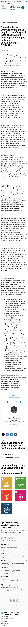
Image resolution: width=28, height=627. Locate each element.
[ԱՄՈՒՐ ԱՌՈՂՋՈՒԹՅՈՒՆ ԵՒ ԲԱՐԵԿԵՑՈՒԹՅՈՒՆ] (21, 483)
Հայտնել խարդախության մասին (9, 619)
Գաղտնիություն (5, 621)
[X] (3, 434)
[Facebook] (7, 434)
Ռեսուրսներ (4, 576)
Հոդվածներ (4, 567)
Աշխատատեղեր (6, 585)
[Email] (15, 434)
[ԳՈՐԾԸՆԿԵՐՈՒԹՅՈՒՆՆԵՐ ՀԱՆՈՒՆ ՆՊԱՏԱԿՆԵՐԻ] (7, 508)
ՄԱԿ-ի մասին (5, 544)
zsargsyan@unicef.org (14, 424)
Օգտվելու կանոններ (6, 625)
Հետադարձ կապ (5, 616)
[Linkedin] (11, 434)
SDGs (2, 553)
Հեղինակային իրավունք (7, 618)
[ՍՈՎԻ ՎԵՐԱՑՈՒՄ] (7, 483)
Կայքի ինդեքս (4, 623)
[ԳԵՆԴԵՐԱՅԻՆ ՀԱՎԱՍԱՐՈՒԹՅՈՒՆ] (7, 495)
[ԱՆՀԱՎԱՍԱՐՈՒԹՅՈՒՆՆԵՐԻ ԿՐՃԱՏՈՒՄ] (21, 495)
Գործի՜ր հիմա (5, 560)
